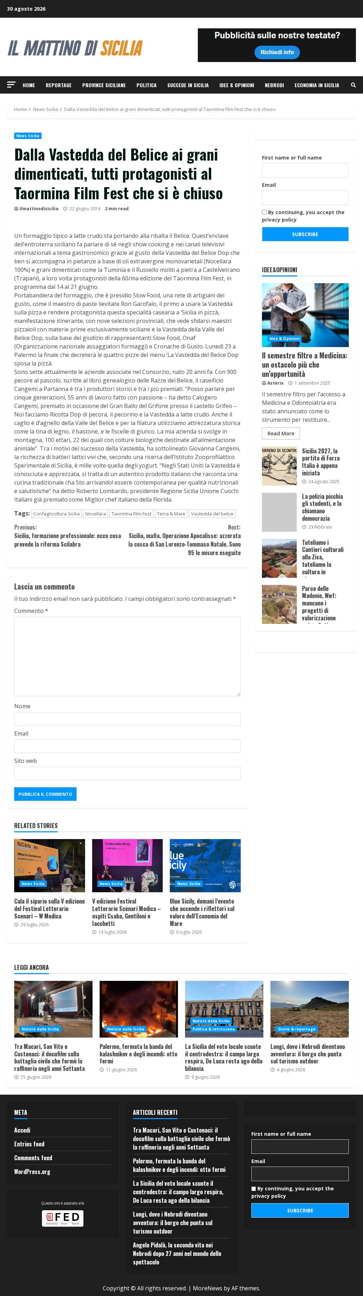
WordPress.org (32, 1171)
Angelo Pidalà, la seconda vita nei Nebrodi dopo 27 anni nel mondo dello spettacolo (177, 1253)
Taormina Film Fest (131, 513)
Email (21, 733)
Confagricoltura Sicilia (56, 513)
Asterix (275, 383)
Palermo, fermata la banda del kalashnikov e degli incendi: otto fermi (139, 1009)
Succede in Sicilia (188, 85)
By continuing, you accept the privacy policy (303, 216)
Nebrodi (274, 85)
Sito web (25, 761)
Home (29, 85)
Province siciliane (104, 85)
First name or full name (292, 157)
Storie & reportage (296, 1029)
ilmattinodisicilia (38, 209)
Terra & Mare (171, 513)
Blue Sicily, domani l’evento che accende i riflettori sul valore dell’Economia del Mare (205, 865)
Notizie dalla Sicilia (40, 1029)
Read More (281, 433)
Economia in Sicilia (317, 85)
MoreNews (207, 1288)
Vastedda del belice (212, 513)
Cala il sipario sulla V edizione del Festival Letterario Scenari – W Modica (49, 865)
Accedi (22, 1130)
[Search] (353, 85)
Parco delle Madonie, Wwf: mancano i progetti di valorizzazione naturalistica (279, 604)
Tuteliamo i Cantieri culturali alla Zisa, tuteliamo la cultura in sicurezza (279, 558)
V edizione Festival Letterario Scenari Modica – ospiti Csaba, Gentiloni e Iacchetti (127, 865)
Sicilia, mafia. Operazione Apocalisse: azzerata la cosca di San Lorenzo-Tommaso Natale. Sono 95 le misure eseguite (184, 540)
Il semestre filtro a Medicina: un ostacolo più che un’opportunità (305, 315)
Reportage (59, 85)
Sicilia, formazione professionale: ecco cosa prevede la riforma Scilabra (67, 535)
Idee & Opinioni (236, 85)
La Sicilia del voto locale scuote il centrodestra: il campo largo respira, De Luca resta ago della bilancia (224, 1009)
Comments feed (33, 1157)
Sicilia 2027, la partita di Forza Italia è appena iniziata (279, 466)
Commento (31, 611)
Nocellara (95, 513)
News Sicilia (27, 135)
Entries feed (29, 1144)
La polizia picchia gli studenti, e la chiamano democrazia (279, 512)
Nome (22, 706)
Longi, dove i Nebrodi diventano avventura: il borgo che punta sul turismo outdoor (309, 1009)
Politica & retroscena (213, 1029)
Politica (146, 85)
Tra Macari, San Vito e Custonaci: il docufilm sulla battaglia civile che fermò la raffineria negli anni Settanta (53, 1009)
